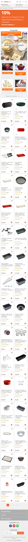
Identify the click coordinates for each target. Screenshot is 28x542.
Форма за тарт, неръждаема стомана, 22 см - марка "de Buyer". (6, 442)
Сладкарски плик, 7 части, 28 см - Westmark (7, 289)
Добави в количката (11, 121)
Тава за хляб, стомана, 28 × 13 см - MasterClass (21, 239)
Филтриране (4, 4)
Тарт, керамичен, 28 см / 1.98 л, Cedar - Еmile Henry (20, 113)
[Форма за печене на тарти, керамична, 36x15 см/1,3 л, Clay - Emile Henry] (21, 206)
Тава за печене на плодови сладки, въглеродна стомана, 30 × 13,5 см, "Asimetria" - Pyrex (21, 494)
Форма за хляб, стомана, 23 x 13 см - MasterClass (20, 264)
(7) (7, 218)
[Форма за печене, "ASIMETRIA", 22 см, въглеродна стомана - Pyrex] (21, 459)
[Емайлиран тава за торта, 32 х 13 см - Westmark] (21, 358)
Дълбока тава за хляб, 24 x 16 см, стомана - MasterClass (20, 290)
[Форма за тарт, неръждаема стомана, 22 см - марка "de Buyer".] (7, 434)
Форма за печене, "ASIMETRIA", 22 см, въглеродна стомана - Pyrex (20, 467)
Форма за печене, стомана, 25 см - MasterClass (19, 315)
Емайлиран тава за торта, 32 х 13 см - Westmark (19, 366)
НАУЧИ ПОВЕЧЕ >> (8, 25)
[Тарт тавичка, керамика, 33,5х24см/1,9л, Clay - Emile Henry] (7, 180)
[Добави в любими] (12, 100)
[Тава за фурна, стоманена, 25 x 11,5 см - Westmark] (21, 408)
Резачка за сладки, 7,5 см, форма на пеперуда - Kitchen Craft (20, 391)
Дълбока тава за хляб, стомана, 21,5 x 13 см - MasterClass (6, 315)
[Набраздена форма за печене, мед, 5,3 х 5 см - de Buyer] (7, 484)
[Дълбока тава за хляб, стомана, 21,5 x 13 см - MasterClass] (7, 307)
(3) (21, 294)
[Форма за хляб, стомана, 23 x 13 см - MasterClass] (21, 256)
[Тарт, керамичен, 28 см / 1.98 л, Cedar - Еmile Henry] (21, 104)
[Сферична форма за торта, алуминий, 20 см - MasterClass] (21, 434)
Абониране (20, 533)
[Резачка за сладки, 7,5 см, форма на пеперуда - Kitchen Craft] (21, 383)
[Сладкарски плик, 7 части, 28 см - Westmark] (7, 282)
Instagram (17, 525)
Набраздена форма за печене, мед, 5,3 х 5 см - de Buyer (7, 492)
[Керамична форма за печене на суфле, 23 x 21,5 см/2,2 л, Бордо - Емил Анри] (7, 383)
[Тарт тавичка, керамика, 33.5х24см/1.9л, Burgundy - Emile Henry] (21, 155)
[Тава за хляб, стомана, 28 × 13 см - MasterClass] (21, 231)
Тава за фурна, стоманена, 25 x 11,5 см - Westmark (21, 416)
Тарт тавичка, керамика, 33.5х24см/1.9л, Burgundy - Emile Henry (20, 164)
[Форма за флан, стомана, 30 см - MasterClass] (21, 180)
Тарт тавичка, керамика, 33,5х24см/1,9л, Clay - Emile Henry (6, 189)
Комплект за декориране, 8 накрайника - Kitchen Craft (6, 366)
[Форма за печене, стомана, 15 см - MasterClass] (7, 130)
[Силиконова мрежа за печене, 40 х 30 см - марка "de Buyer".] (7, 459)
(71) (8, 116)
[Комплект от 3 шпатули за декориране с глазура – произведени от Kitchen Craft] (7, 155)
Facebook (10, 525)
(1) (21, 420)
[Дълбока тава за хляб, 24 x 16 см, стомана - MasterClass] (21, 282)
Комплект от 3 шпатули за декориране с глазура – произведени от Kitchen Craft (7, 164)
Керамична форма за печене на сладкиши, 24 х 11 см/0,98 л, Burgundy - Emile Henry (21, 138)
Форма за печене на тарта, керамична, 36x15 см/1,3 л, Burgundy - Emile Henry (6, 214)
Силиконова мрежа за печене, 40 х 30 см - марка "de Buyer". (6, 467)
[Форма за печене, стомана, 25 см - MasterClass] (21, 307)
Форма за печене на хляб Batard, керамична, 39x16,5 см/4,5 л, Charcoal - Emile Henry (6, 114)
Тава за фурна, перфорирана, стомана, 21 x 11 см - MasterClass (7, 264)
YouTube (14, 525)
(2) (21, 370)
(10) (22, 142)
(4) (7, 268)
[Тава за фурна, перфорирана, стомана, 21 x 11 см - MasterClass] (7, 256)
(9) (7, 167)
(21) (8, 142)
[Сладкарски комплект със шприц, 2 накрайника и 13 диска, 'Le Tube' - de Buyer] (7, 231)
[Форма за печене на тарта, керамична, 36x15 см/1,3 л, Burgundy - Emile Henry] (7, 206)
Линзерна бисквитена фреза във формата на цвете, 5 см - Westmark (7, 340)
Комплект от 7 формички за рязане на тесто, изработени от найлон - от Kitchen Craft (20, 342)
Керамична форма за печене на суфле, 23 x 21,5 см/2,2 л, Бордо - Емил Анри (6, 391)
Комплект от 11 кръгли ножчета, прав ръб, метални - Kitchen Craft (7, 416)
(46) (22, 116)
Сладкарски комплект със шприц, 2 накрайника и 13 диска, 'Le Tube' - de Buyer (6, 240)
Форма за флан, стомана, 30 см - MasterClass (19, 189)
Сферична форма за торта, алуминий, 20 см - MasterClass (20, 442)
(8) (21, 167)
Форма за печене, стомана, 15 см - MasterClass (5, 138)
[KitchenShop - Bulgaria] (7, 2)
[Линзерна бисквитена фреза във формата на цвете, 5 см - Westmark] (7, 332)
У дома (1, 8)
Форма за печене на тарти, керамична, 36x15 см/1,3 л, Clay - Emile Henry (20, 214)
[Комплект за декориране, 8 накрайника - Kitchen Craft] (7, 358)
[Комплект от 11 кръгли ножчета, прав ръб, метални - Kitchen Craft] (7, 408)
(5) (21, 243)
